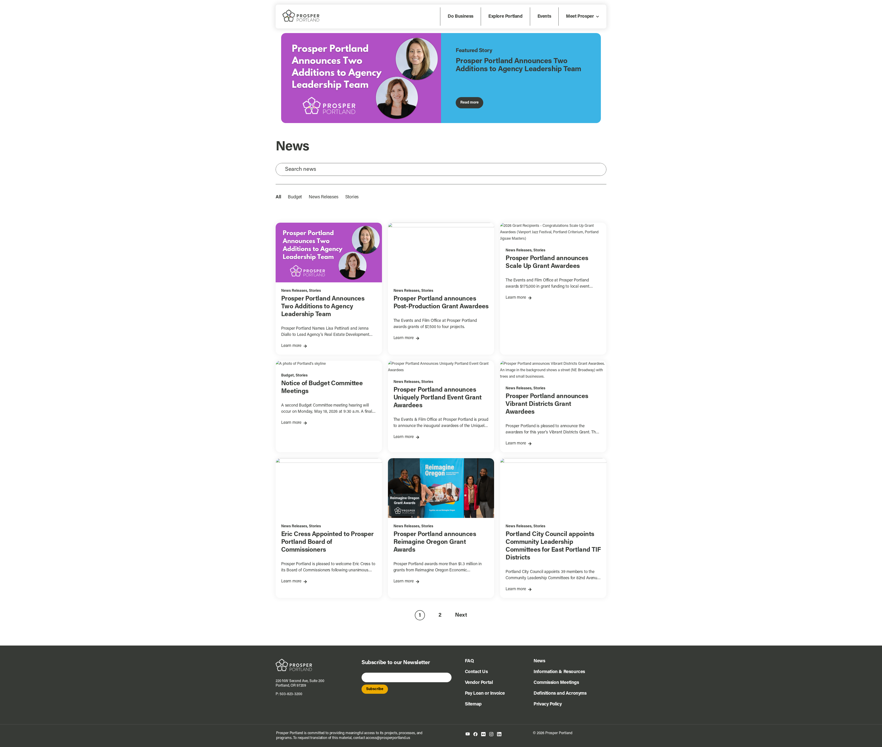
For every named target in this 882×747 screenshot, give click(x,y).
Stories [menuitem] (352, 197)
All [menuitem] (278, 197)
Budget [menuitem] (295, 197)
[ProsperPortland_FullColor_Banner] (301, 11)
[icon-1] (468, 734)
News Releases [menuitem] (323, 197)
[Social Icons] (475, 734)
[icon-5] (499, 734)
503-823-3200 (291, 694)
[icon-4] (491, 734)
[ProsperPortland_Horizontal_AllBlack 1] (294, 661)
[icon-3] (483, 734)
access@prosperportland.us (388, 738)
